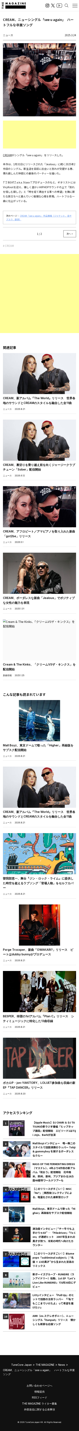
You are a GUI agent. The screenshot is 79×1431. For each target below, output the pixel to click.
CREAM (7, 155)
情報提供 (39, 1391)
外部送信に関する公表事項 (39, 1409)
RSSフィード (39, 1397)
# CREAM (8, 246)
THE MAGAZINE (45, 1364)
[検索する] (66, 5)
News (61, 1364)
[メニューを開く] (75, 5)
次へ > (70, 233)
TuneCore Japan (21, 1364)
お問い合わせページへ (39, 1385)
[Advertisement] (39, 135)
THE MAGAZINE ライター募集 (39, 1403)
